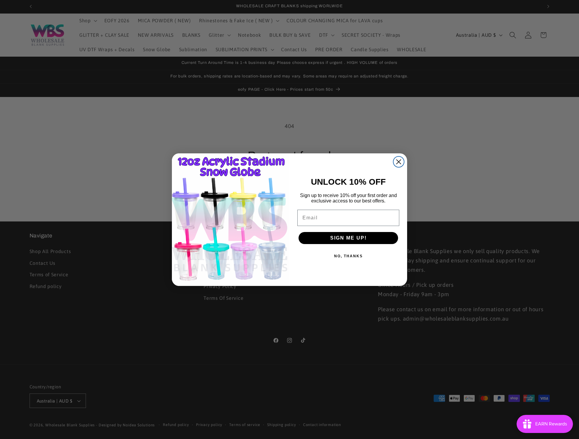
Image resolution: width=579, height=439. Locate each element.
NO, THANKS (348, 256)
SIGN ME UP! (348, 237)
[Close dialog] (398, 161)
